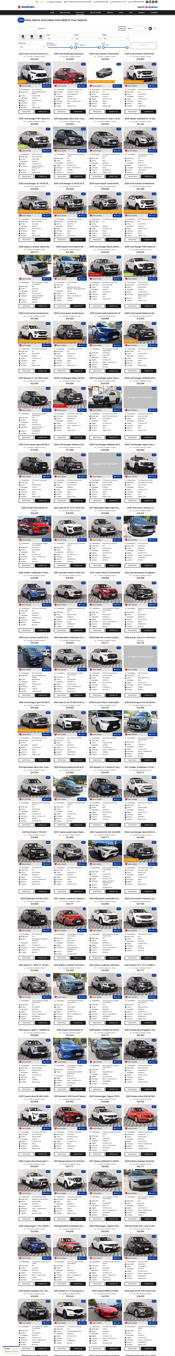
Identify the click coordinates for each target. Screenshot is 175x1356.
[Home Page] (26, 7)
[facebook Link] (147, 2)
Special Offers (95, 13)
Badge (104, 35)
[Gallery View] (150, 28)
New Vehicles (65, 13)
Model (76, 35)
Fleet (131, 13)
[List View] (154, 28)
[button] (12, 1349)
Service (110, 13)
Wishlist (47, 86)
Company (154, 13)
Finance (142, 13)
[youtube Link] (150, 2)
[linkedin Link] (156, 2)
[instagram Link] (153, 2)
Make (48, 35)
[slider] (71, 47)
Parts (121, 13)
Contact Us (42, 112)
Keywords (41, 28)
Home (52, 13)
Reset (122, 28)
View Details (26, 112)
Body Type (22, 43)
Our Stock (80, 13)
